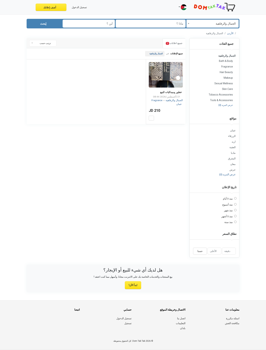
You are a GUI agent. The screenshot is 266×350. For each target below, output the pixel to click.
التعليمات (180, 323)
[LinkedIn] (62, 320)
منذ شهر (228, 210)
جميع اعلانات (174, 43)
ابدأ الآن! (133, 285)
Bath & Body (226, 61)
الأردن (230, 33)
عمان (233, 130)
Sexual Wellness (223, 83)
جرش (232, 169)
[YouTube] (47, 320)
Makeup (228, 77)
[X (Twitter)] (72, 320)
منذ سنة (228, 222)
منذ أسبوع (227, 204)
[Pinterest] (57, 320)
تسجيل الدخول (124, 318)
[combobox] (212, 24)
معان (233, 164)
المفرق (232, 158)
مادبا (233, 152)
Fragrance (227, 66)
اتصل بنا (181, 318)
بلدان (182, 328)
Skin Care (227, 89)
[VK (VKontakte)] (37, 320)
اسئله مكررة (232, 318)
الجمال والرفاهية (156, 53)
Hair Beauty (226, 72)
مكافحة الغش (232, 323)
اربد (234, 141)
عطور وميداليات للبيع (171, 92)
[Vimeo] (42, 320)
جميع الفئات (226, 43)
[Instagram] (67, 320)
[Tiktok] (52, 320)
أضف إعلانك (50, 7)
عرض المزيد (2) (225, 105)
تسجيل (128, 323)
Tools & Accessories (221, 100)
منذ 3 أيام (228, 198)
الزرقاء (232, 136)
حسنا (200, 251)
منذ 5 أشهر (227, 216)
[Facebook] (77, 320)
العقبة (232, 147)
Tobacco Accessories (221, 94)
